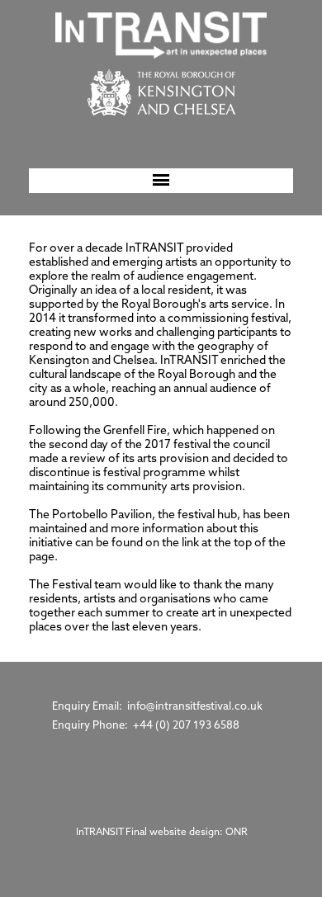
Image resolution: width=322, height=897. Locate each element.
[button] (161, 180)
